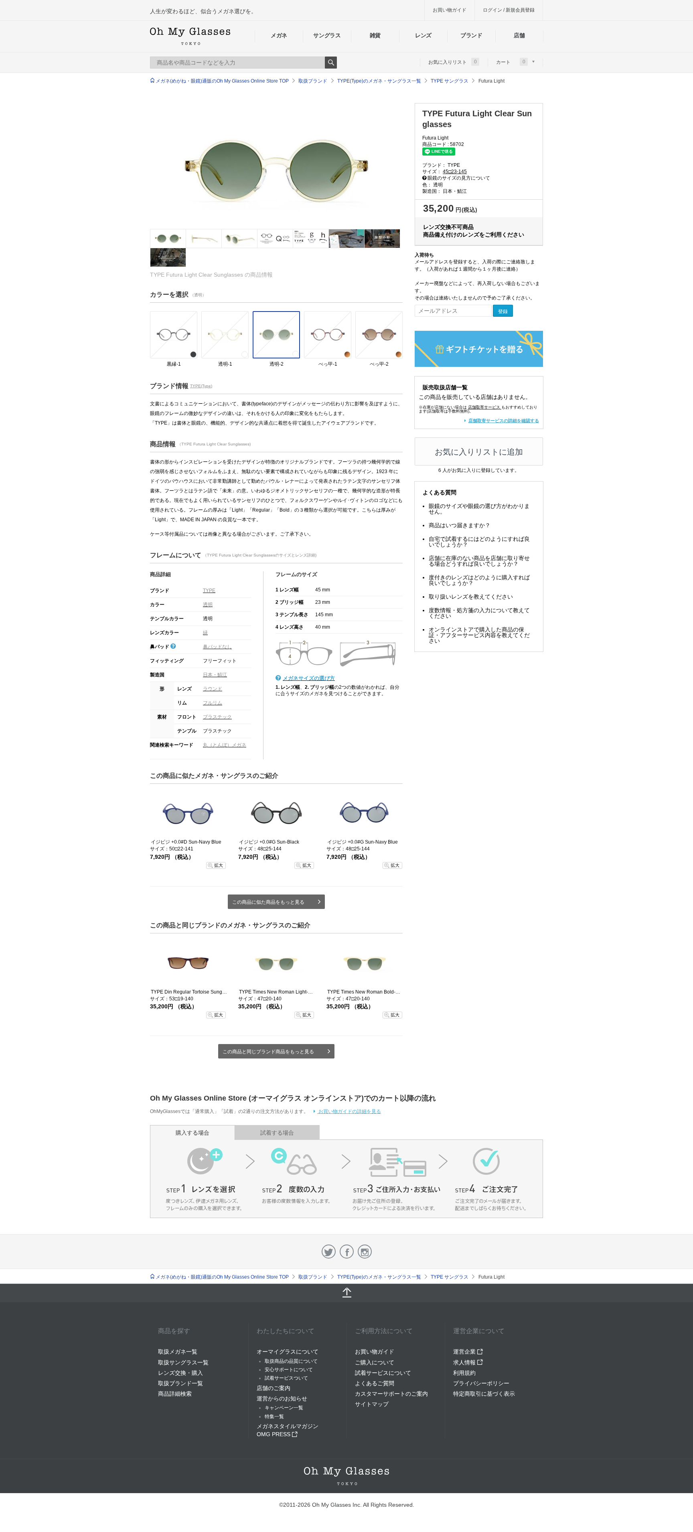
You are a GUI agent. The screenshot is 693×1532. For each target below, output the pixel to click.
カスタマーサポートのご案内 (391, 1393)
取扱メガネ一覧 (177, 1351)
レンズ (423, 35)
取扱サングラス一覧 (183, 1362)
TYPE (209, 590)
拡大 (218, 865)
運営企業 (465, 1351)
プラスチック (217, 717)
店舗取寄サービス (484, 407)
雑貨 (375, 35)
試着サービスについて (383, 1373)
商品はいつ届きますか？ (459, 525)
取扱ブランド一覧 (180, 1383)
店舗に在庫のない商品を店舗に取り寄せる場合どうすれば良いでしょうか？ (479, 561)
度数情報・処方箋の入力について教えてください (479, 613)
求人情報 (465, 1362)
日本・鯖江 (215, 675)
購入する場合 (192, 1132)
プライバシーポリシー (481, 1383)
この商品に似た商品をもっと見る (268, 902)
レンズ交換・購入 (180, 1373)
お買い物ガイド (449, 10)
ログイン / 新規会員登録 (509, 10)
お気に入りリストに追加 (479, 451)
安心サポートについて (289, 1369)
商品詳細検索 (175, 1393)
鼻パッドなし (217, 647)
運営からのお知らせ (282, 1398)
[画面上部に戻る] (346, 1293)
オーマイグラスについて (287, 1351)
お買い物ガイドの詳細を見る (349, 1111)
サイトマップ (372, 1404)
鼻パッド (160, 647)
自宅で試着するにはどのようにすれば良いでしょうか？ (479, 542)
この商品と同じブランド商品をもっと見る (268, 1051)
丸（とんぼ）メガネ (224, 745)
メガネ (279, 35)
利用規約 (464, 1373)
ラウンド (212, 689)
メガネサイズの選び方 (309, 678)
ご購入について (374, 1362)
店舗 (519, 35)
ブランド (471, 35)
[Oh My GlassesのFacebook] (347, 1252)
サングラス (326, 35)
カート (510, 62)
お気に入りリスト (452, 62)
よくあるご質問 (374, 1383)
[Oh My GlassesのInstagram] (365, 1252)
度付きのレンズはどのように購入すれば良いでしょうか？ (479, 580)
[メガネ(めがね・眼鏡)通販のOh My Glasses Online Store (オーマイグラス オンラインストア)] (346, 1476)
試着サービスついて (286, 1378)
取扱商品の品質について (291, 1361)
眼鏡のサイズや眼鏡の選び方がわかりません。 (479, 509)
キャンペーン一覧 (284, 1408)
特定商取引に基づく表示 (484, 1393)
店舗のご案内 (273, 1388)
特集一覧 (274, 1416)
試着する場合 (277, 1132)
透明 (208, 604)
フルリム (212, 703)
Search (331, 63)
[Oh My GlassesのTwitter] (329, 1252)
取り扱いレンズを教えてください (471, 596)
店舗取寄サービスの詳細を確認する (503, 420)
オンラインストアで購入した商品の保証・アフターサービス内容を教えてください (479, 635)
